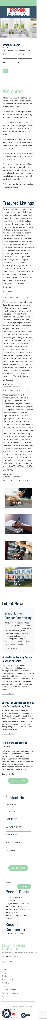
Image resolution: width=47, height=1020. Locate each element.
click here (17, 139)
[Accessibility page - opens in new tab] (25, 1016)
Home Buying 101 (12, 912)
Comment (11, 850)
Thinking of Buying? (17, 556)
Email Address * (13, 827)
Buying (5, 986)
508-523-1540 (11, 962)
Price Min (6, 54)
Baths (20, 62)
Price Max (21, 54)
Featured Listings (9, 993)
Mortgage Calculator (18, 504)
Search (8, 882)
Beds (5, 62)
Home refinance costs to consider (18, 909)
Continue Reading (11, 648)
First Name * (11, 811)
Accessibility (7, 979)
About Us (6, 983)
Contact (5, 976)
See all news (18, 781)
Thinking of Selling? (17, 582)
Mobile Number (13, 842)
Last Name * (11, 819)
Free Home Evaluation (17, 530)
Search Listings (9, 990)
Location (6, 47)
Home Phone (12, 835)
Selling (5, 997)
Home (4, 969)
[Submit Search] (5, 71)
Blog (4, 972)
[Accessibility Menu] (6, 1013)
